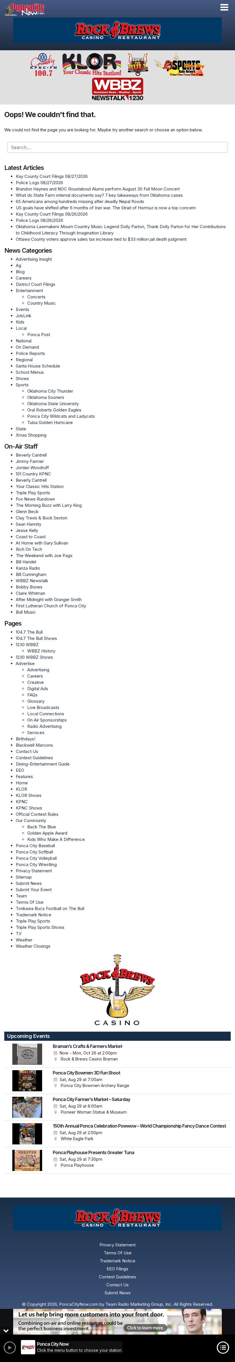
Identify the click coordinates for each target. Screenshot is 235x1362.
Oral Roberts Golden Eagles (54, 410)
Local (21, 328)
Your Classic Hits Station (40, 486)
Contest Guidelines (34, 757)
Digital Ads (37, 688)
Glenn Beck (27, 511)
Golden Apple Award (47, 833)
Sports (22, 384)
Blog (20, 271)
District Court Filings (35, 284)
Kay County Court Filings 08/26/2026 (52, 214)
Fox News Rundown (35, 499)
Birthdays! (25, 739)
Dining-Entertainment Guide (43, 764)
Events (22, 309)
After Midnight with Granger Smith (49, 599)
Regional (24, 359)
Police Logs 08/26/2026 (39, 220)
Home (22, 783)
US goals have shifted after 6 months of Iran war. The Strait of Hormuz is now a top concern (106, 207)
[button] (224, 7)
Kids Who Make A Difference (56, 839)
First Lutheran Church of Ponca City (51, 605)
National (24, 340)
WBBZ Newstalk (32, 580)
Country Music (41, 303)
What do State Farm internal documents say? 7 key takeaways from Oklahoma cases (99, 195)
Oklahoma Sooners (45, 397)
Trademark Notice (33, 914)
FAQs (32, 695)
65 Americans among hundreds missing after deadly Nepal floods (80, 201)
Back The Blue (41, 826)
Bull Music (26, 612)
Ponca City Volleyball (36, 858)
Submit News (29, 883)
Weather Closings (33, 946)
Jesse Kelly (27, 530)
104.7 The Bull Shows (36, 638)
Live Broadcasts (43, 707)
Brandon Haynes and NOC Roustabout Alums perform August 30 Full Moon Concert (98, 189)
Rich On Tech (29, 549)
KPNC (22, 801)
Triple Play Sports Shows (40, 927)
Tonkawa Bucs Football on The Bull (50, 908)
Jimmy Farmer (30, 461)
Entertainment (29, 290)
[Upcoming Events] (27, 1054)
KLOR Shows (29, 795)
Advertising (38, 669)
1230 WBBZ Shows (34, 657)
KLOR (21, 789)
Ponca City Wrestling (36, 864)
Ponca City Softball (34, 852)
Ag (18, 265)
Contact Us (27, 751)
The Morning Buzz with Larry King (49, 505)
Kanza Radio (28, 568)
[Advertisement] (117, 30)
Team (21, 896)
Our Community (31, 820)
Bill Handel (26, 562)
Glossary (35, 701)
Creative (35, 682)
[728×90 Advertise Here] (117, 1322)
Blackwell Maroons (34, 745)
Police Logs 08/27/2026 (39, 182)
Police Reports (30, 353)
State (21, 428)
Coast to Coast (31, 536)
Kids (20, 322)
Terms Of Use (30, 902)
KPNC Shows (29, 808)
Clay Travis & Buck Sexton (41, 518)
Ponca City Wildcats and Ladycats (61, 416)
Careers (24, 278)
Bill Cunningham (31, 574)
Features (24, 776)
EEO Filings (117, 1268)
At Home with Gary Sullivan (42, 543)
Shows (22, 378)
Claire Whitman (30, 593)
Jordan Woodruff (32, 467)
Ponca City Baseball (35, 845)
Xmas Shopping (31, 435)
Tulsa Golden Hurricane (50, 422)
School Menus (30, 372)
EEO (20, 770)
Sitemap (24, 877)
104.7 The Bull (29, 632)
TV (18, 933)
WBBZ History (41, 651)
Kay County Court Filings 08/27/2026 (52, 176)
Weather (24, 940)
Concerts (36, 297)
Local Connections (45, 713)
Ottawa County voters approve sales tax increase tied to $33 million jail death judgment (101, 239)
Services (35, 732)
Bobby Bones (29, 587)
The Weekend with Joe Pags (44, 555)
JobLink (23, 315)
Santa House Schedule (38, 366)
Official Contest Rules (37, 814)
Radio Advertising (44, 726)
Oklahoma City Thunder (50, 391)
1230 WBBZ (27, 644)
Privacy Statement (34, 870)
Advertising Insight (34, 259)
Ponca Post (38, 334)
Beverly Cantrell (31, 455)
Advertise (25, 663)
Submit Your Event (34, 889)
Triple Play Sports (33, 492)
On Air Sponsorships (47, 720)
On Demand (27, 347)
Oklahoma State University (53, 403)
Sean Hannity (28, 524)
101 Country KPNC (33, 474)
